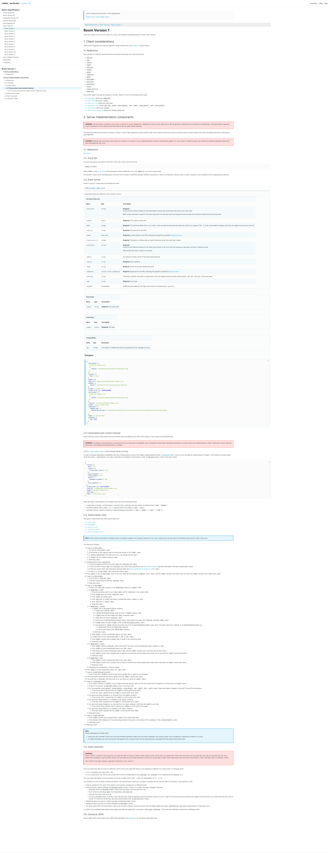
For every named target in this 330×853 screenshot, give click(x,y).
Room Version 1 (9, 69)
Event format (11, 85)
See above (87, 153)
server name (101, 171)
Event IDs (10, 83)
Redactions (10, 74)
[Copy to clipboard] (268, 360)
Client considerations (11, 72)
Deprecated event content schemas (22, 88)
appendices (132, 818)
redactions (136, 45)
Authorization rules (13, 93)
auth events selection (151, 566)
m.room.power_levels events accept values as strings (28, 91)
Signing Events (177, 235)
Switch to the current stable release (97, 17)
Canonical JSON (12, 98)
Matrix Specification (91, 25)
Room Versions (105, 25)
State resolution (12, 96)
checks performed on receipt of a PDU (142, 569)
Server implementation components (16, 78)
